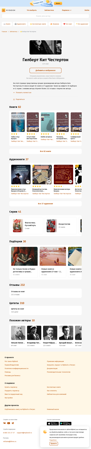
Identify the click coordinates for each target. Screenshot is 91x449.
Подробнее (53, 440)
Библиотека (49, 10)
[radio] (12, 134)
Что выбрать (32, 10)
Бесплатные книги (39, 24)
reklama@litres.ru (9, 441)
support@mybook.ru (24, 433)
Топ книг (69, 24)
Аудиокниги (21, 24)
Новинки (56, 24)
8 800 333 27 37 (9, 433)
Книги (8, 24)
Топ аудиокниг (83, 24)
